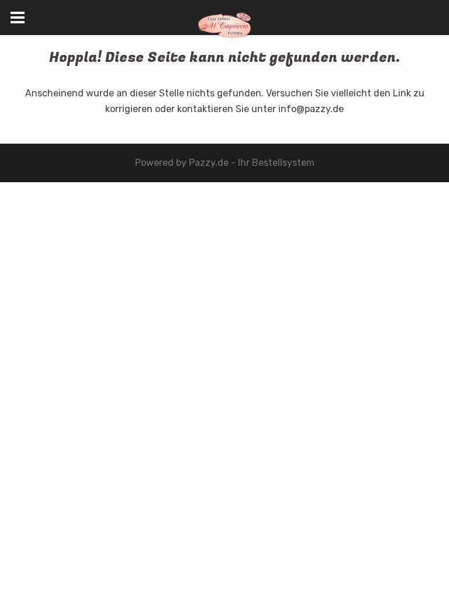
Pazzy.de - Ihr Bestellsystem (252, 162)
